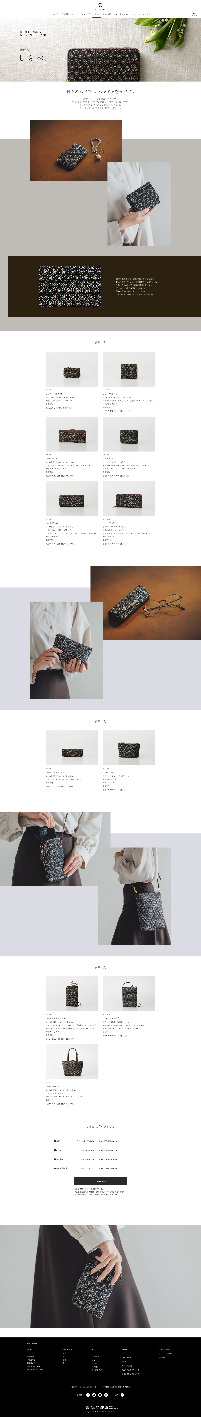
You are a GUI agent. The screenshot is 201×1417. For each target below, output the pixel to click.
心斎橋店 (95, 1367)
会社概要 (30, 1356)
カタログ (124, 1362)
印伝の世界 (85, 14)
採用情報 (162, 1357)
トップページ (32, 1344)
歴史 (64, 1353)
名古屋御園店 (97, 1370)
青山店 (94, 1363)
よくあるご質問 (127, 1366)
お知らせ (125, 1349)
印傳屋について (69, 14)
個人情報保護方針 (90, 1387)
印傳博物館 (122, 14)
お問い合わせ (126, 1357)
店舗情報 (106, 14)
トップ (55, 14)
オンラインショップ (142, 14)
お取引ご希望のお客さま (130, 1374)
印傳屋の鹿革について (35, 1369)
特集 (123, 1353)
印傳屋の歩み (32, 1360)
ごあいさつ (31, 1353)
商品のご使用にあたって (130, 1370)
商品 (96, 14)
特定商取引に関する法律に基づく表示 (117, 1387)
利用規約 (74, 1387)
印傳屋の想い (32, 1363)
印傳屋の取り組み (33, 1366)
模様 (64, 1360)
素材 (64, 1363)
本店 (93, 1360)
